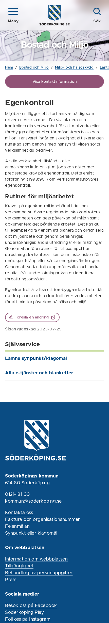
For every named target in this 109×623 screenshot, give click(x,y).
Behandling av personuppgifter (39, 573)
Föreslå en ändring (31, 317)
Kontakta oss (19, 512)
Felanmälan (17, 526)
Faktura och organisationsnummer (42, 519)
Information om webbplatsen (36, 559)
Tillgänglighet (19, 566)
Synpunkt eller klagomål (31, 533)
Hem (9, 67)
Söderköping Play (24, 612)
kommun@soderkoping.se (33, 501)
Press (10, 580)
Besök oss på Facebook (31, 605)
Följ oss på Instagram (27, 619)
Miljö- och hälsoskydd (74, 67)
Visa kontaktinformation (54, 82)
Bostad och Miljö (34, 67)
